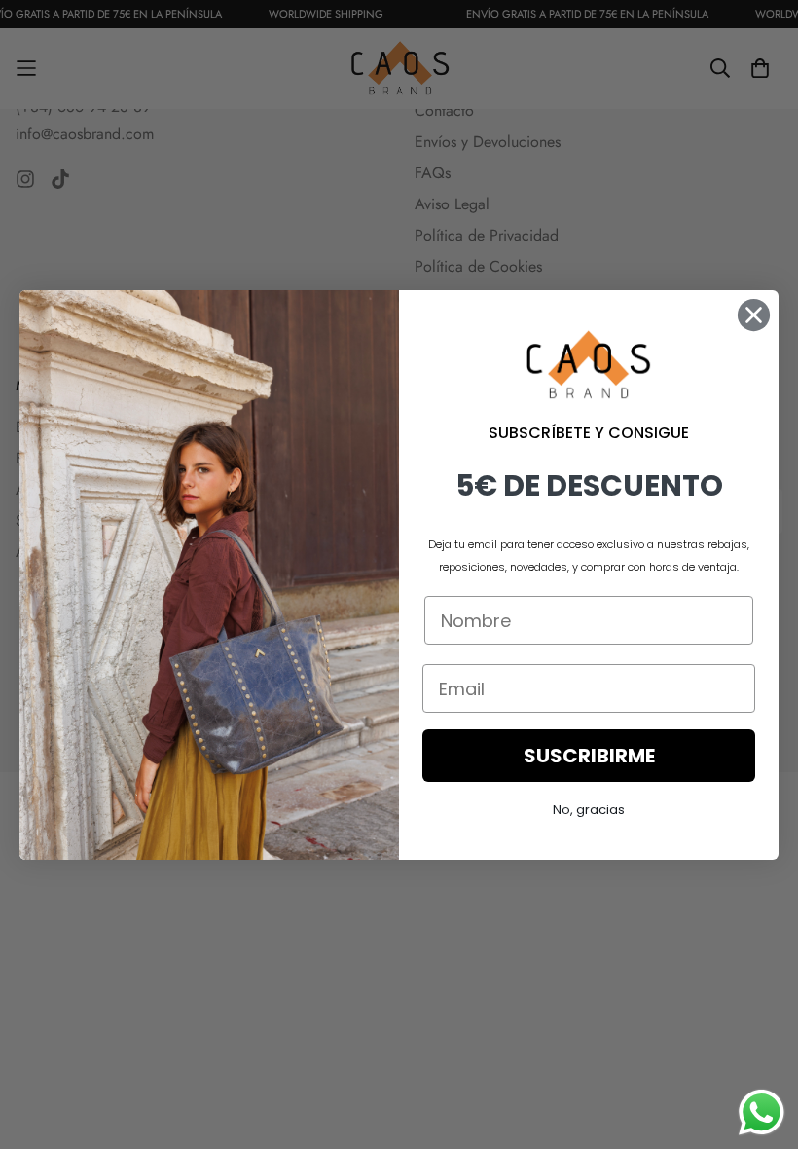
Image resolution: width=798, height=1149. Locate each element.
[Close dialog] (754, 315)
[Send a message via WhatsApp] (761, 1112)
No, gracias (589, 809)
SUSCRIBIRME (589, 755)
